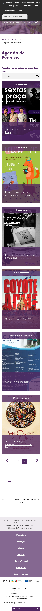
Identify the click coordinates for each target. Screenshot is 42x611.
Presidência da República (19, 591)
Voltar (9, 481)
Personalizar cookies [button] (13, 10)
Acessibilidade (21, 598)
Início (4, 39)
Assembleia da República (19, 593)
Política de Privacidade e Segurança (19, 525)
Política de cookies (30, 5)
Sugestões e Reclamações (13, 520)
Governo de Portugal (19, 588)
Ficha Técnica (19, 523)
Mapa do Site (31, 520)
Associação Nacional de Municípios (19, 596)
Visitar (15, 39)
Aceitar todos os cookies (14, 16)
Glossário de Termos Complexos (20, 528)
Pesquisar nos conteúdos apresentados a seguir (20, 69)
